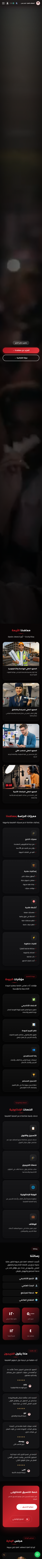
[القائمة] (3, 3)
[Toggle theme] (17, 3)
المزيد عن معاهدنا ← (21, 350)
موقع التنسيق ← (26, 1507)
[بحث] (4, 1555)
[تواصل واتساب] (37, 1554)
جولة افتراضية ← (21, 358)
